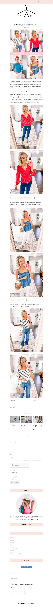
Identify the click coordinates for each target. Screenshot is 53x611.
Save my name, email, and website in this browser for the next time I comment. (27, 460)
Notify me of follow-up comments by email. (14, 471)
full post (19, 82)
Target (11, 552)
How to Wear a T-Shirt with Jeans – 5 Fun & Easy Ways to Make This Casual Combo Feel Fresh (38, 426)
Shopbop (12, 542)
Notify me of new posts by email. (14, 478)
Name (11, 454)
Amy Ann (12, 407)
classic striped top (22, 303)
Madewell (12, 550)
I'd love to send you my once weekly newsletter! (22, 584)
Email (11, 457)
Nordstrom (12, 538)
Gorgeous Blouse (16, 91)
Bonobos (12, 553)
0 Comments (12, 400)
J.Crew (11, 547)
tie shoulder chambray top (28, 201)
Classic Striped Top (17, 300)
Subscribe (15, 588)
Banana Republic (13, 548)
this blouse (27, 94)
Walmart (12, 540)
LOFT (11, 545)
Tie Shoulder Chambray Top (20, 198)
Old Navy (12, 543)
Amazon (11, 537)
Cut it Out (12, 424)
